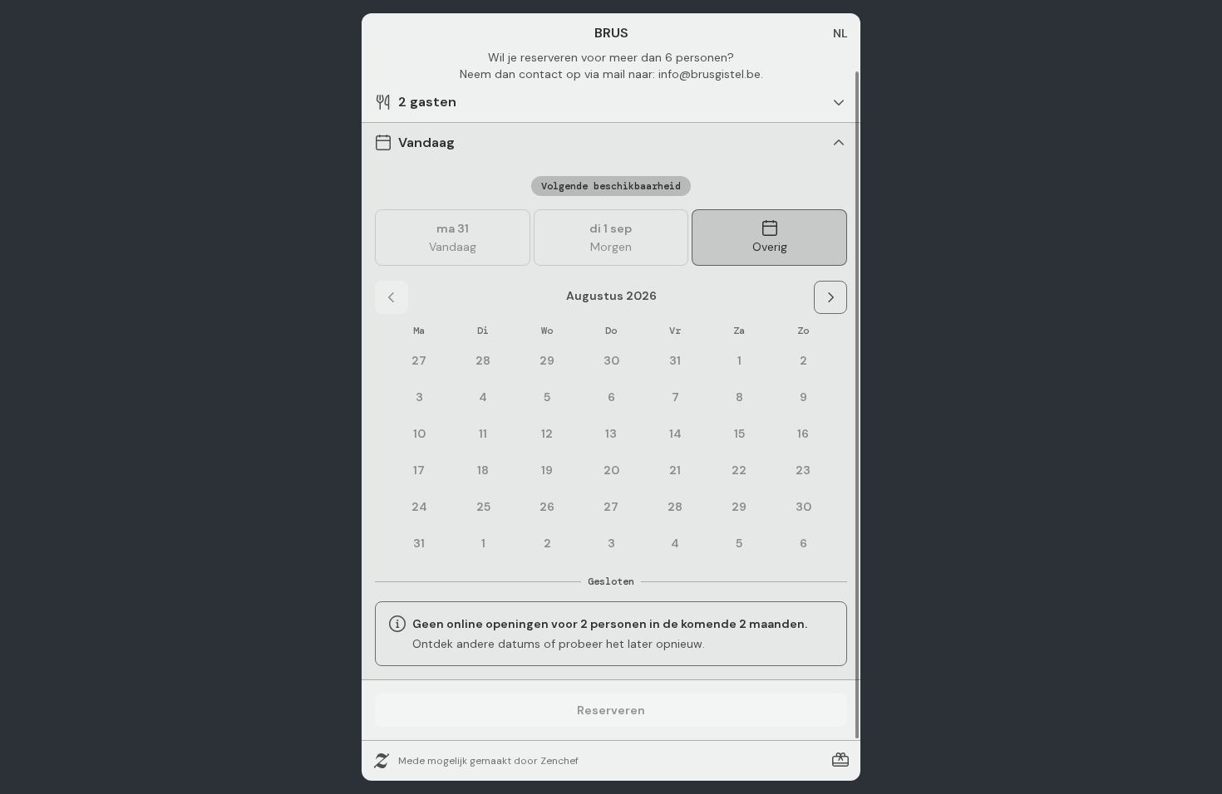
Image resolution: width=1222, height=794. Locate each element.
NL (840, 33)
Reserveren (611, 710)
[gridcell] (739, 360)
